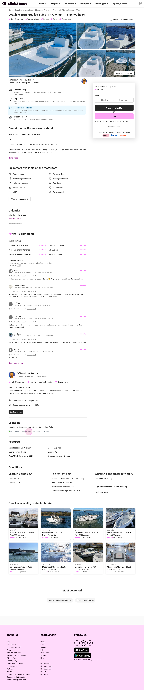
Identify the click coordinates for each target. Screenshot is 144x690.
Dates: (97, 96)
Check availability (114, 108)
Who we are (11, 644)
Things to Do (55, 4)
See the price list (16, 218)
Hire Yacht (44, 674)
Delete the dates (15, 223)
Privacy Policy (12, 658)
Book (114, 116)
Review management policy (17, 680)
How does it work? (14, 647)
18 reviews (18, 19)
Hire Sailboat (45, 663)
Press (9, 650)
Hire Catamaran (46, 669)
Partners (10, 669)
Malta (42, 642)
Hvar (42, 658)
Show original (31, 276)
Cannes (43, 655)
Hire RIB (43, 672)
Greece (43, 647)
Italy (42, 650)
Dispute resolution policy (16, 677)
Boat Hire (43, 4)
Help (8, 642)
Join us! (9, 672)
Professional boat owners (16, 655)
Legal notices (12, 666)
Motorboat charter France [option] (60, 600)
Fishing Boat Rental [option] (85, 600)
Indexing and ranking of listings (18, 674)
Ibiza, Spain (44, 653)
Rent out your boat (14, 653)
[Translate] (19, 265)
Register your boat (119, 4)
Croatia (43, 644)
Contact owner (16, 412)
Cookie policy (12, 661)
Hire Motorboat (46, 666)
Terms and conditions (15, 663)
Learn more (103, 492)
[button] (114, 19)
